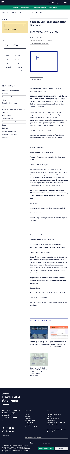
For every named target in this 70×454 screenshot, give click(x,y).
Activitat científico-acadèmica (13, 109)
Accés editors (51, 432)
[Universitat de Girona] (11, 399)
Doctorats (28, 418)
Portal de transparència (54, 414)
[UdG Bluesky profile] (6, 428)
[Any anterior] (6, 45)
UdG (3, 12)
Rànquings (6, 137)
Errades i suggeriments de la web (56, 430)
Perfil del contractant (53, 418)
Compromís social (9, 122)
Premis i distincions (9, 103)
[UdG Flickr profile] (6, 431)
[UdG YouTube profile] (10, 431)
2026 (15, 45)
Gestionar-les (61, 448)
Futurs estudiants (9, 131)
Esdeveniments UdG (31, 427)
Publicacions (7, 115)
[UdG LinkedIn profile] (13, 428)
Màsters (27, 416)
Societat (5, 106)
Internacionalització (10, 134)
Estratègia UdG (29, 424)
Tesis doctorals (7, 119)
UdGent (5, 128)
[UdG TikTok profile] (3, 428)
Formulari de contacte (8, 421)
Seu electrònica (51, 416)
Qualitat (5, 112)
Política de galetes (52, 424)
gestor (27, 448)
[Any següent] (24, 45)
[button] (24, 25)
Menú (66, 3)
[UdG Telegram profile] (13, 431)
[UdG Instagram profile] (10, 428)
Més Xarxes (5, 435)
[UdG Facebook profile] (3, 431)
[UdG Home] (2, 2)
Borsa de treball (29, 422)
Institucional (7, 97)
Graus (27, 414)
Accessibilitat (51, 420)
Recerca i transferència (11, 91)
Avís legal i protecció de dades (56, 422)
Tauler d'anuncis (30, 420)
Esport (4, 125)
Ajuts (4, 100)
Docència (5, 94)
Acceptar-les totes (45, 448)
